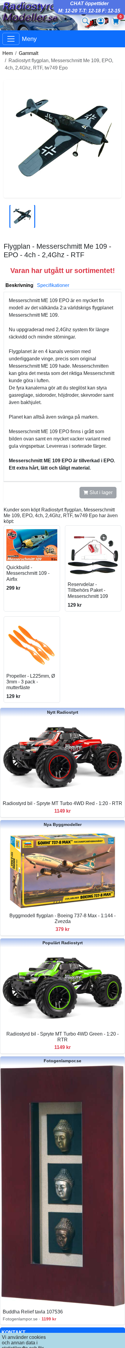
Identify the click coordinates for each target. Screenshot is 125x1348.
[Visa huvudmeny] (10, 39)
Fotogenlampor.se (62, 1060)
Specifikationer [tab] (53, 285)
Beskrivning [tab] (19, 285)
